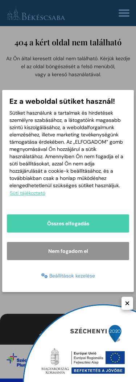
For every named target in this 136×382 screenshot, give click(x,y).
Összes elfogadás (68, 223)
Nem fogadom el (68, 251)
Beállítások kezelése (71, 275)
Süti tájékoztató (27, 193)
